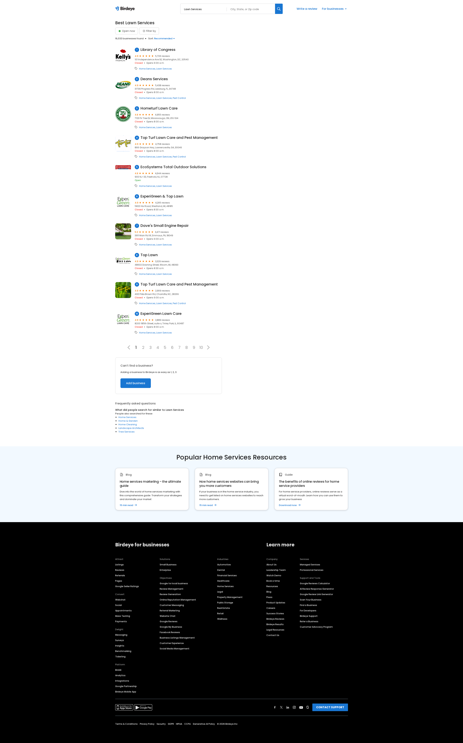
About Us (271, 564)
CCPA (187, 723)
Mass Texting (122, 616)
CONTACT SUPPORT (330, 707)
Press (269, 597)
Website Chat (167, 616)
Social (118, 605)
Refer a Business (309, 621)
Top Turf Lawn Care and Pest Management (179, 137)
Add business (135, 383)
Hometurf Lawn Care (159, 108)
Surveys (119, 640)
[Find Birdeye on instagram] (294, 707)
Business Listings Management (177, 637)
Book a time (273, 580)
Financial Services (227, 575)
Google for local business (174, 583)
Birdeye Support (309, 616)
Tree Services (126, 431)
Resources (272, 586)
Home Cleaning (127, 424)
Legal (220, 591)
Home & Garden (128, 421)
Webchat (120, 599)
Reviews (119, 570)
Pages (118, 580)
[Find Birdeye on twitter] (281, 707)
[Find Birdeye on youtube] (301, 707)
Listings (119, 564)
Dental (221, 570)
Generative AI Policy (204, 723)
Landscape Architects (131, 428)
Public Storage (225, 602)
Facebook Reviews (170, 632)
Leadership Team (276, 570)
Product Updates (275, 602)
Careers (270, 608)
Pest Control (179, 98)
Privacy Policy (147, 723)
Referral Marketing (170, 610)
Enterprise (165, 570)
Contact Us (272, 635)
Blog (268, 591)
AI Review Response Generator (317, 588)
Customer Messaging (172, 605)
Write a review (307, 9)
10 (201, 347)
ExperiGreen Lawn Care (161, 313)
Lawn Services (164, 68)
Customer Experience (172, 643)
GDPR (171, 723)
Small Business (168, 564)
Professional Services (311, 570)
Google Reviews (168, 621)
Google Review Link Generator (316, 594)
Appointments (123, 610)
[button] (208, 347)
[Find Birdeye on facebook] (274, 707)
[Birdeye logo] (125, 8)
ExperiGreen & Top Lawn (162, 196)
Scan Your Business (310, 599)
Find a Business (308, 605)
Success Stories (275, 613)
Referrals (120, 575)
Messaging (121, 634)
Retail (220, 613)
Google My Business (171, 626)
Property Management (230, 597)
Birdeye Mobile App (125, 691)
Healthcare (223, 580)
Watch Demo (273, 575)
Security (161, 723)
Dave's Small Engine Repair (165, 225)
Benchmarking (123, 651)
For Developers (308, 610)
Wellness (222, 618)
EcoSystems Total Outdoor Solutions (173, 167)
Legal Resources (275, 629)
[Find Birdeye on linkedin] (287, 707)
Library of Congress (158, 49)
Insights (119, 645)
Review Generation (170, 594)
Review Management (171, 588)
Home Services (147, 68)
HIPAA (179, 723)
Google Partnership (126, 686)
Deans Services (154, 79)
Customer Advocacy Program (316, 626)
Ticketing (120, 656)
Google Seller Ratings (127, 586)
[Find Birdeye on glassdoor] (308, 707)
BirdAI (118, 669)
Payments (121, 621)
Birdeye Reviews (275, 618)
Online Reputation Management (178, 599)
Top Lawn (149, 255)
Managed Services (310, 564)
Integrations (122, 680)
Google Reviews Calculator (315, 583)
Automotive (224, 564)
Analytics (120, 675)
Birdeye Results (275, 624)
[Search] (279, 9)
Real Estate (223, 608)
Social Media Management (174, 648)
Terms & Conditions (126, 723)
